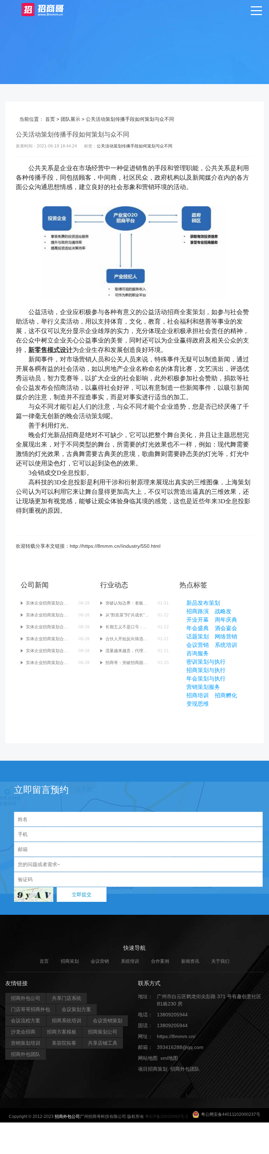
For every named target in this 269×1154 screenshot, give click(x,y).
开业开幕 (197, 620)
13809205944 (172, 1014)
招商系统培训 (66, 1020)
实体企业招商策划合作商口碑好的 (49, 603)
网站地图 (148, 1058)
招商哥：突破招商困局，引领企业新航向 (128, 662)
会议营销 (197, 645)
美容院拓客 (64, 1043)
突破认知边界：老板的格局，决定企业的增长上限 (128, 603)
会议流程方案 (25, 1020)
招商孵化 (226, 695)
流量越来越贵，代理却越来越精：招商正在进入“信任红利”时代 (128, 650)
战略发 (223, 611)
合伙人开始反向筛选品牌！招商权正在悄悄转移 (128, 638)
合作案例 (160, 961)
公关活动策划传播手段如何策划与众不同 (134, 146)
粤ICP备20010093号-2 (166, 1116)
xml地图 (169, 1058)
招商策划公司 (102, 1032)
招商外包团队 (25, 1054)
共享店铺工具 (102, 1043)
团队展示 (70, 119)
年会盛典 (197, 628)
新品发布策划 (203, 603)
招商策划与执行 (206, 670)
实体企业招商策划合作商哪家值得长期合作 (49, 638)
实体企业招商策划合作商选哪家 (49, 615)
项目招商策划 (152, 1069)
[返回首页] (49, 9)
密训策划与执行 (206, 662)
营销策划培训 (25, 1043)
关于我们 (220, 961)
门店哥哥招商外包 (30, 1009)
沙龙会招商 (23, 1032)
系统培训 (226, 645)
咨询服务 (197, 653)
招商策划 (70, 961)
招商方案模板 (61, 1032)
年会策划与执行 (206, 679)
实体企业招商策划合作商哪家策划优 (49, 662)
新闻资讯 (190, 961)
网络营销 (226, 637)
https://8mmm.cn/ (176, 1036)
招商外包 (171, 1080)
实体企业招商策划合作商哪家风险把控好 (49, 650)
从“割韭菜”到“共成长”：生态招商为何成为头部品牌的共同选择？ (128, 615)
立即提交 (81, 894)
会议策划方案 (76, 1009)
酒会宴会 (226, 628)
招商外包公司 (25, 998)
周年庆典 (226, 620)
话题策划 (197, 637)
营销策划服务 (203, 687)
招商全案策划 (186, 312)
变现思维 (197, 704)
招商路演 (197, 611)
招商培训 (197, 695)
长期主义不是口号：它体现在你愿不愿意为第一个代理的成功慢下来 (128, 626)
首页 (50, 119)
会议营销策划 (107, 1020)
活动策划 (91, 416)
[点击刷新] (33, 894)
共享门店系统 (66, 998)
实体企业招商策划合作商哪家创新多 (49, 626)
